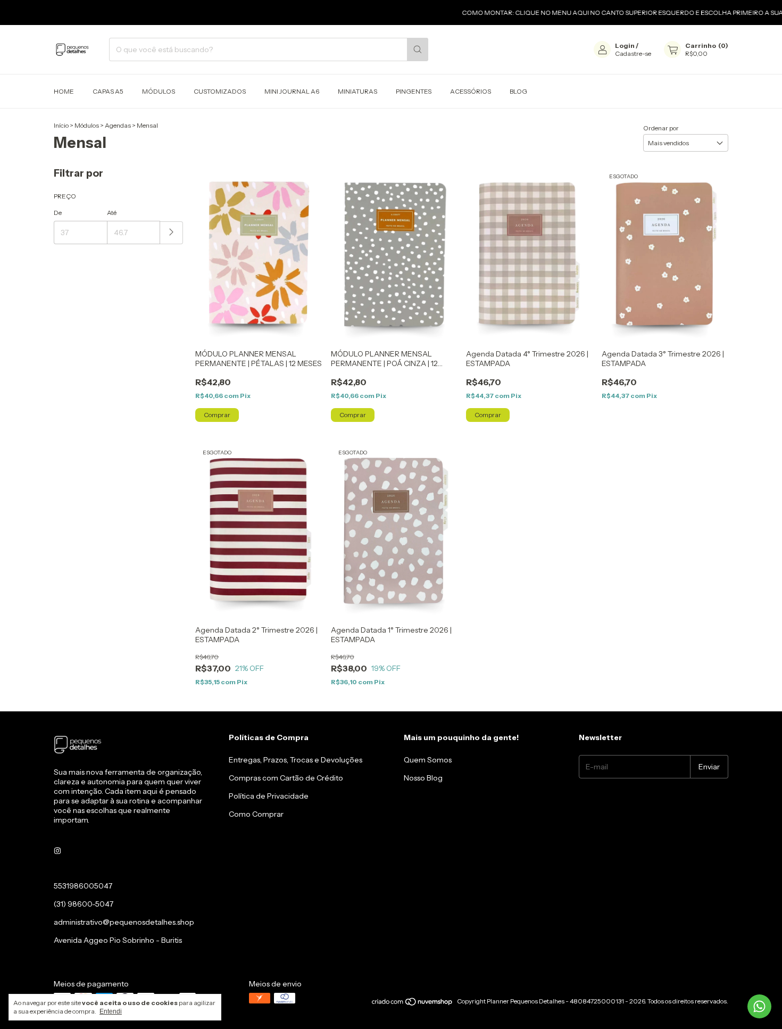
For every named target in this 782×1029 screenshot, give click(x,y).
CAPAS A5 (108, 91)
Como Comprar (256, 814)
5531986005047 (83, 886)
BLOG (518, 91)
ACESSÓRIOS (470, 91)
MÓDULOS (158, 91)
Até (112, 213)
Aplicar (171, 232)
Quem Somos (428, 760)
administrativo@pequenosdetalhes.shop (124, 922)
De (58, 213)
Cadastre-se (633, 53)
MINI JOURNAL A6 (291, 91)
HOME (64, 91)
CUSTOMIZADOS (220, 91)
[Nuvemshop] (412, 1004)
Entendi (110, 1011)
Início (61, 125)
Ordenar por (661, 128)
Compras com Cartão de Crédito (286, 778)
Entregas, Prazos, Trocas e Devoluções (295, 760)
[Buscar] (417, 49)
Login (625, 45)
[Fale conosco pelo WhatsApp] (759, 1006)
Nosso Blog (423, 778)
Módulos (86, 125)
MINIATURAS (357, 91)
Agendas (118, 125)
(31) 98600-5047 (83, 904)
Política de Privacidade (269, 796)
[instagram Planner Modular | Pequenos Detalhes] (57, 851)
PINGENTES (413, 91)
